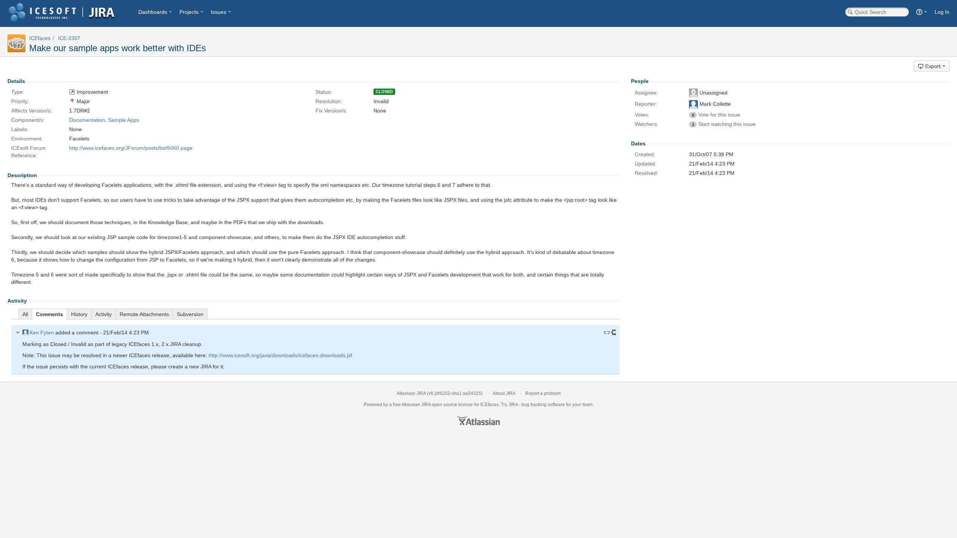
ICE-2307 (69, 38)
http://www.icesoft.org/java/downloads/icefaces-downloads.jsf (280, 355)
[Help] (922, 11)
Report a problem (543, 393)
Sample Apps (123, 120)
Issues (218, 12)
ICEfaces (39, 38)
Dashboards (152, 12)
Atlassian (478, 420)
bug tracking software (543, 404)
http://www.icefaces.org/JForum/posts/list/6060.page (131, 148)
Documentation (87, 120)
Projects (189, 12)
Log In (942, 12)
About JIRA (504, 393)
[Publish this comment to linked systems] (613, 332)
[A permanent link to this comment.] (607, 333)
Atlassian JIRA (411, 393)
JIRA (426, 404)
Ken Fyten (42, 333)
